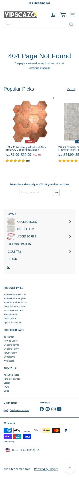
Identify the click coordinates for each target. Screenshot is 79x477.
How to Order (10, 340)
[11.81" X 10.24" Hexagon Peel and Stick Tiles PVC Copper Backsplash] (30, 130)
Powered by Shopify (46, 469)
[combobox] (39, 24)
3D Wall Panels (11, 314)
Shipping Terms (11, 344)
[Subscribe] (57, 192)
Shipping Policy (11, 348)
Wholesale (9, 360)
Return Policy (10, 352)
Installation (9, 336)
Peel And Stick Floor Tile (15, 302)
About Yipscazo (11, 374)
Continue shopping (39, 68)
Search (7, 382)
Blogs (6, 390)
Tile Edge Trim (10, 318)
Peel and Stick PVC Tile (15, 294)
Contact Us (9, 356)
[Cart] (63, 15)
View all (71, 89)
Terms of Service (12, 378)
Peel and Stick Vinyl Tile (15, 298)
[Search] (71, 24)
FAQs (6, 386)
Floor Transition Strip (14, 310)
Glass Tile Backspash (14, 306)
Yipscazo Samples (13, 322)
